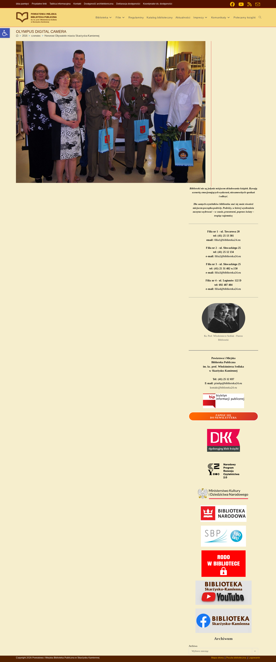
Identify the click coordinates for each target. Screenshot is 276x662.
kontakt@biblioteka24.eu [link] (223, 387)
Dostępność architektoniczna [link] (98, 3)
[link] (5, 33)
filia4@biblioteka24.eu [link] (228, 289)
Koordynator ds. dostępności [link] (157, 3)
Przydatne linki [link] (39, 3)
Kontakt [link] (77, 3)
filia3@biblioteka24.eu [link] (228, 272)
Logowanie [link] (254, 657)
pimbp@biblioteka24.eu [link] (228, 383)
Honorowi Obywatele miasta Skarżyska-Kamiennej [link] (71, 35)
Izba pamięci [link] (22, 3)
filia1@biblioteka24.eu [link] (227, 240)
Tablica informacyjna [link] (60, 3)
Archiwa (193, 646)
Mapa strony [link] (217, 657)
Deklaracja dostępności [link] (128, 3)
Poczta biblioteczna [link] (236, 657)
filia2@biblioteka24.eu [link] (228, 256)
